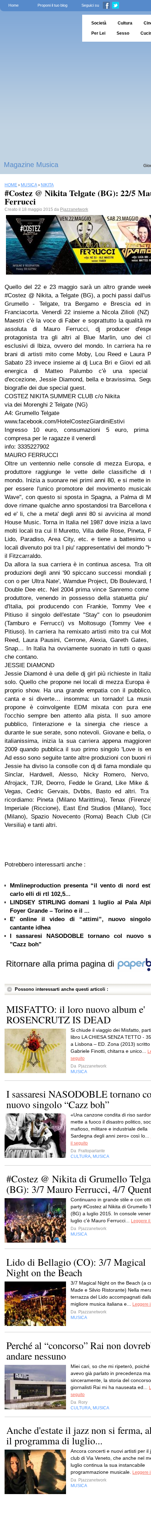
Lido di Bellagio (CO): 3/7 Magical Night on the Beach (76, 1267)
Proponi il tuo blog (52, 5)
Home (13, 5)
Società (98, 23)
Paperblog (39, 28)
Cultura (125, 23)
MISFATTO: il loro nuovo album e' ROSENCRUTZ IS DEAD (75, 1014)
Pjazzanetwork (74, 209)
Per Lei (98, 33)
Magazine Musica (31, 164)
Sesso (123, 33)
